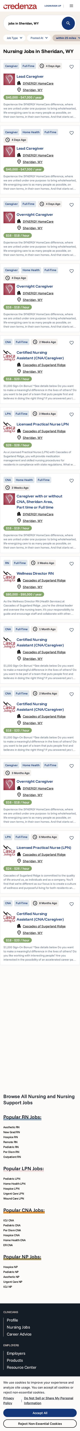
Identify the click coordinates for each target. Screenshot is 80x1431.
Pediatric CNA (11, 1225)
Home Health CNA (14, 1240)
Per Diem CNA (12, 1230)
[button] (40, 24)
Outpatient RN (12, 1156)
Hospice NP (10, 1266)
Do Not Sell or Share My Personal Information (48, 1400)
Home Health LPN (14, 1183)
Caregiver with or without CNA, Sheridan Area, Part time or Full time (39, 502)
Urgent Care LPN (13, 1193)
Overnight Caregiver (35, 214)
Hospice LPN (11, 1188)
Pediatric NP (11, 1271)
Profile (12, 1320)
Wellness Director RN (35, 573)
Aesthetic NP (11, 1276)
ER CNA (8, 1245)
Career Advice (19, 1334)
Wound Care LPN (13, 1198)
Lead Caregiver (30, 76)
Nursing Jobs (18, 1327)
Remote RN (10, 1142)
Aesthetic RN (11, 1127)
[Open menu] (71, 5)
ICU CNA (8, 1220)
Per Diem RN (11, 1151)
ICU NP (7, 1286)
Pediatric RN (11, 1147)
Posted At (40, 38)
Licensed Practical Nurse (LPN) (44, 847)
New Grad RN (11, 1132)
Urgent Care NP (12, 1281)
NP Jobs (31, 1257)
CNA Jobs (32, 1210)
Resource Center (22, 1367)
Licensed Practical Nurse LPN (43, 424)
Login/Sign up (53, 5)
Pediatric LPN (11, 1178)
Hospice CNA (11, 1235)
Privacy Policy (8, 1400)
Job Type (15, 38)
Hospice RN (10, 1137)
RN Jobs (31, 1117)
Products (15, 1360)
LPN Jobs (32, 1168)
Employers (16, 1353)
